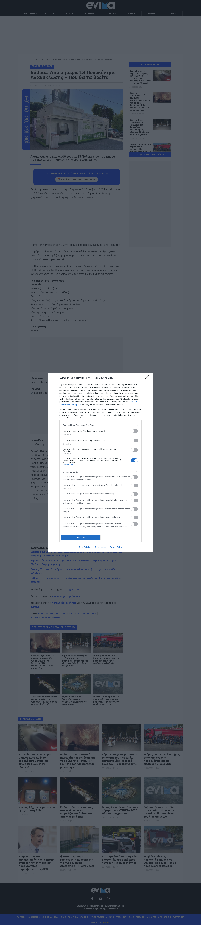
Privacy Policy (116, 547)
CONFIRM (81, 537)
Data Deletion (85, 547)
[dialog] (100, 462)
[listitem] (100, 425)
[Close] (147, 378)
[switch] (134, 431)
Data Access (100, 547)
